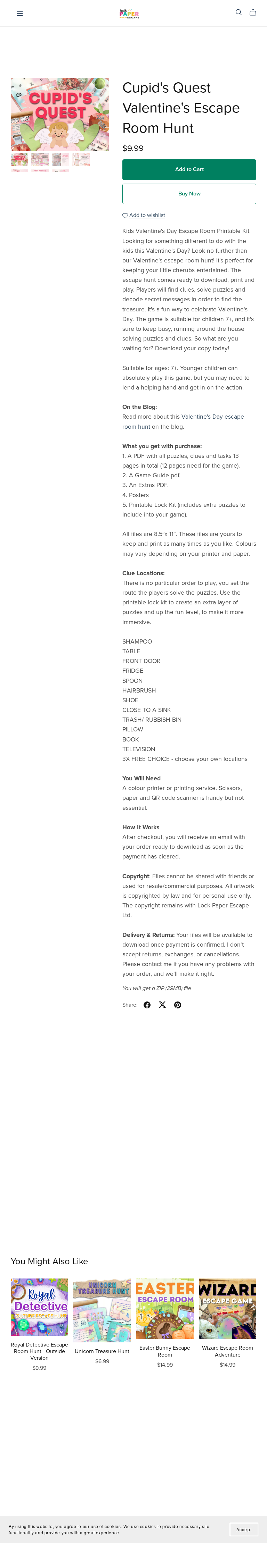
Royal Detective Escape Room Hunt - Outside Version (39, 1351)
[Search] (239, 12)
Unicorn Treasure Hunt (102, 1351)
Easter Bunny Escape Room (164, 1351)
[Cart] (255, 12)
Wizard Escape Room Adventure (227, 1351)
